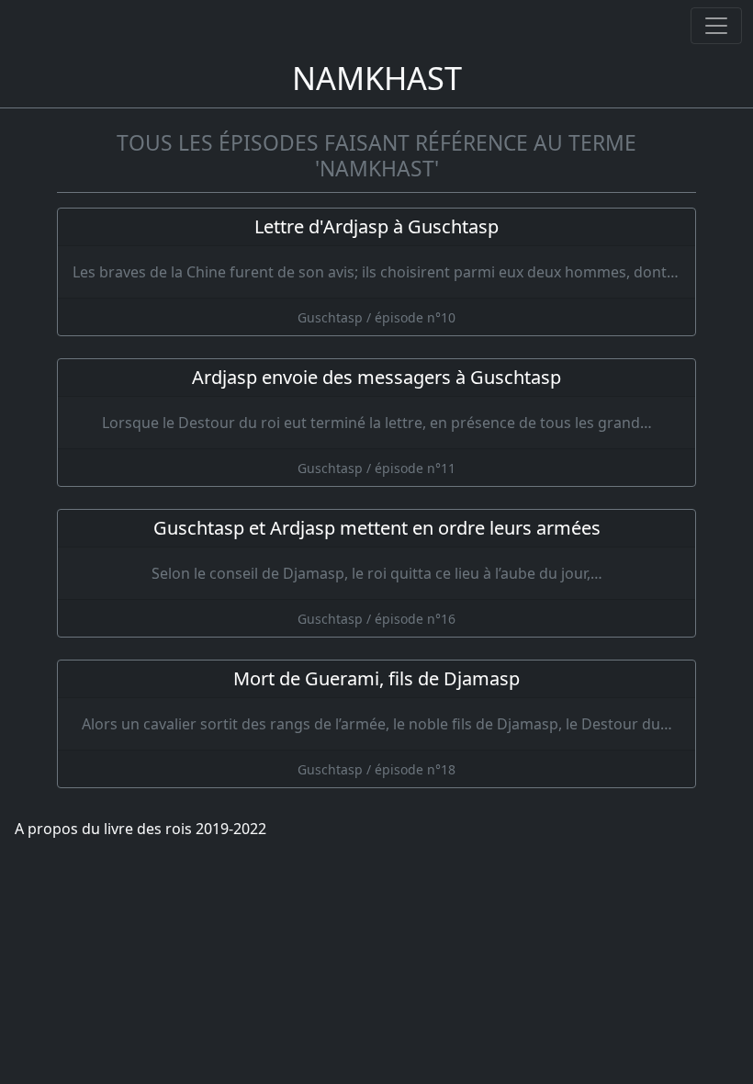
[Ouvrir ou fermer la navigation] (716, 25)
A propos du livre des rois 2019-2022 (140, 829)
